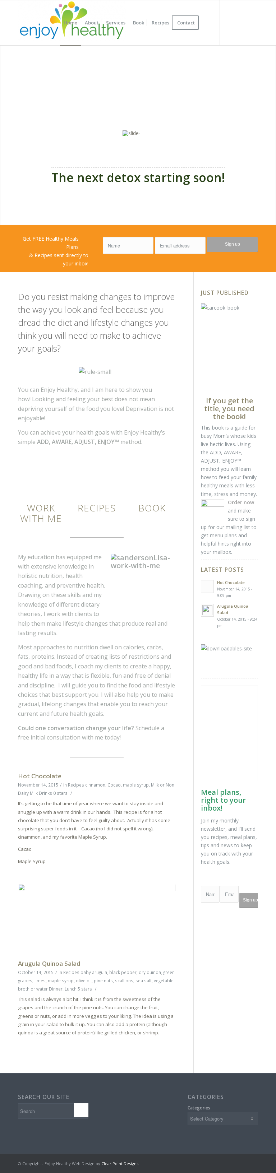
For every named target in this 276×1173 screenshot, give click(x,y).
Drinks (45, 793)
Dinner (56, 989)
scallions (124, 980)
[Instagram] (241, 22)
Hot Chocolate (39, 776)
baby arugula (93, 972)
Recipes (76, 785)
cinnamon (95, 785)
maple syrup (136, 785)
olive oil (84, 980)
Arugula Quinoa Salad (49, 963)
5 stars (85, 989)
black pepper (123, 972)
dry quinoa (150, 972)
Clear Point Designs (119, 1163)
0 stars (60, 793)
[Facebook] (231, 22)
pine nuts (103, 980)
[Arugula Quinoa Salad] (96, 920)
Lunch (71, 989)
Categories (199, 1108)
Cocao (114, 785)
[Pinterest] (252, 22)
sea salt (143, 980)
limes (40, 980)
